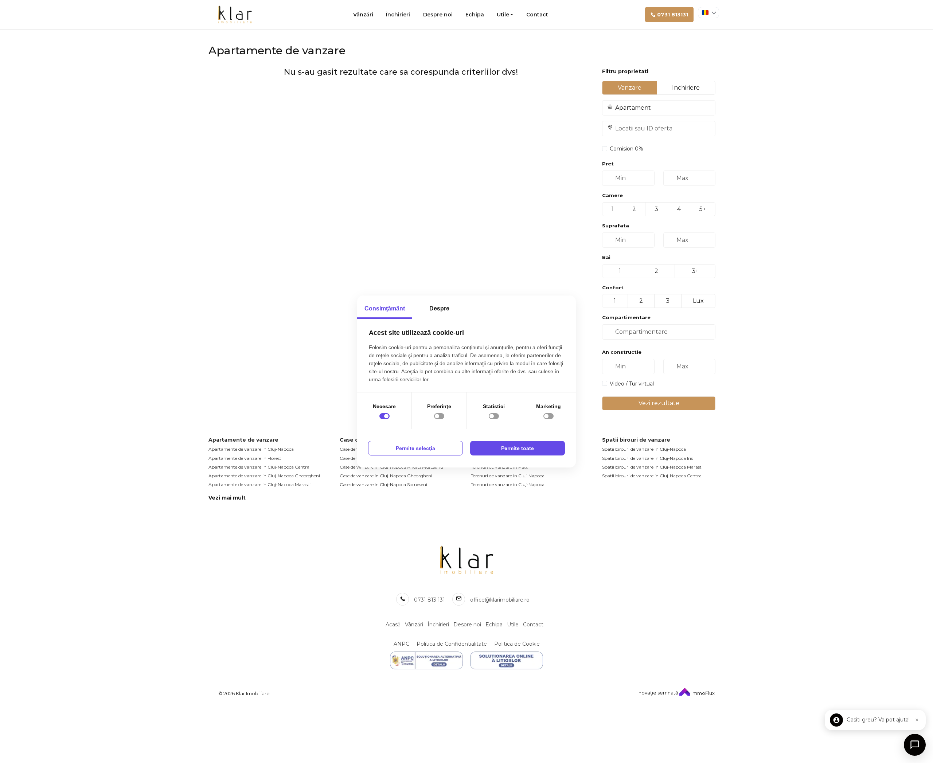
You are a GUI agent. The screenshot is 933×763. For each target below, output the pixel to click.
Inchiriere (686, 87)
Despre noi (438, 14)
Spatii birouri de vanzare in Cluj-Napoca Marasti (652, 467)
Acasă (393, 624)
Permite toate (517, 448)
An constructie (621, 352)
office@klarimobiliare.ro (500, 599)
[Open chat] (915, 745)
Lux (698, 300)
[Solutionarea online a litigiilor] (506, 660)
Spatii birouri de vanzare (636, 440)
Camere (612, 195)
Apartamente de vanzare (243, 440)
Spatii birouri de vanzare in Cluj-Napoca (644, 449)
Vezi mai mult (227, 497)
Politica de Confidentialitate (452, 644)
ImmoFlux (702, 693)
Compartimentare (626, 317)
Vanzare (629, 87)
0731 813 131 (429, 599)
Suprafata (615, 225)
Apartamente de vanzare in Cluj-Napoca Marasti (259, 484)
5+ (702, 209)
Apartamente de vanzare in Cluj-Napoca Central (259, 467)
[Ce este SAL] (426, 660)
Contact (537, 14)
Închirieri (398, 14)
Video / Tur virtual (632, 383)
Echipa (474, 14)
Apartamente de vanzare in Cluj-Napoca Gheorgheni (264, 475)
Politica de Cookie (517, 644)
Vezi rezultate (659, 403)
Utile (503, 14)
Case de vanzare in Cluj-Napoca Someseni (383, 484)
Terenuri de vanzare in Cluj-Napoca (507, 475)
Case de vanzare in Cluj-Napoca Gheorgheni (386, 475)
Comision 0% (626, 148)
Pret (608, 164)
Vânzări (363, 14)
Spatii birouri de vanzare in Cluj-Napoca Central (652, 475)
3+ (695, 270)
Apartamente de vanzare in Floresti (245, 458)
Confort (613, 287)
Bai (606, 257)
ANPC (401, 644)
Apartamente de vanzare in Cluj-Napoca (251, 449)
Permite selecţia (415, 448)
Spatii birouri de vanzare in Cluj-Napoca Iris (647, 458)
